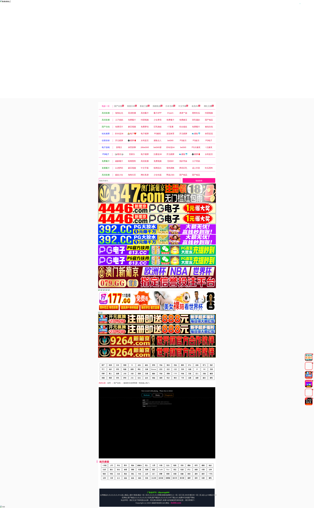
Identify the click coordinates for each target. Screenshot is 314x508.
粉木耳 (175, 478)
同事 (103, 373)
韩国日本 (131, 106)
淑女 (111, 469)
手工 (103, 369)
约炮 (182, 373)
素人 (110, 373)
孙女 (118, 469)
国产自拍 (118, 106)
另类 (211, 369)
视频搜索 (199, 180)
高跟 (110, 378)
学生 (118, 465)
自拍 (139, 365)
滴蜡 (132, 469)
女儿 (118, 478)
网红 (139, 369)
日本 (117, 365)
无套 (189, 373)
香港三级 (144, 106)
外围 (203, 469)
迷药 (196, 478)
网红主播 (208, 106)
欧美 (110, 365)
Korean (153, 369)
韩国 (124, 365)
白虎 (104, 469)
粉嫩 (182, 474)
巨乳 (117, 369)
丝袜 (197, 365)
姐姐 (125, 478)
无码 (182, 369)
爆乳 (211, 378)
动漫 (189, 369)
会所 (146, 474)
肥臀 (160, 474)
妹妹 (132, 478)
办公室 (153, 478)
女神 (210, 469)
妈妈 (139, 478)
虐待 (196, 474)
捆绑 (189, 478)
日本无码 (169, 106)
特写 (196, 465)
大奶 (132, 373)
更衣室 (182, 478)
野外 (125, 465)
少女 (132, 378)
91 (132, 365)
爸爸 (146, 478)
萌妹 (132, 465)
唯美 (174, 465)
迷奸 (110, 369)
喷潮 (167, 474)
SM (204, 369)
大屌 (111, 478)
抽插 (196, 469)
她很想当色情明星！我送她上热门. (137, 383)
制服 (124, 369)
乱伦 (139, 378)
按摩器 (168, 478)
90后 (139, 474)
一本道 (104, 465)
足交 (168, 369)
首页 (109, 383)
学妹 (160, 365)
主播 (146, 369)
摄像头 (139, 465)
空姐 (175, 365)
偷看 (125, 469)
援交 (204, 378)
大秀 (153, 465)
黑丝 (125, 474)
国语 (189, 474)
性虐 (182, 469)
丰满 (160, 465)
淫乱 (132, 474)
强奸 (211, 365)
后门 (153, 474)
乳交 (168, 378)
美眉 (174, 474)
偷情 (160, 378)
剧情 (132, 369)
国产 (103, 365)
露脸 (189, 465)
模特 (182, 365)
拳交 (175, 378)
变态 (174, 469)
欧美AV (195, 106)
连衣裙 (161, 478)
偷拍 (146, 365)
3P (197, 369)
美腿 (103, 378)
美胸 (168, 373)
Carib (161, 469)
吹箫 (203, 478)
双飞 (204, 365)
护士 (189, 365)
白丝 (118, 474)
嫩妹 (153, 373)
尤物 (204, 373)
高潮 (146, 469)
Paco (167, 469)
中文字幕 (182, 106)
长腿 (139, 469)
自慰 (189, 378)
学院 (111, 474)
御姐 (153, 378)
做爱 (197, 378)
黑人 (146, 465)
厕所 (203, 474)
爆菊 (203, 465)
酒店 (153, 469)
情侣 (168, 365)
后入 (197, 373)
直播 (139, 373)
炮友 (210, 465)
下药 (182, 378)
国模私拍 (157, 106)
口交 (175, 369)
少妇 (124, 373)
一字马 (210, 474)
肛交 (160, 369)
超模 (117, 373)
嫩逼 (211, 373)
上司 (111, 465)
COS (175, 373)
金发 (146, 378)
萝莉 (153, 365)
